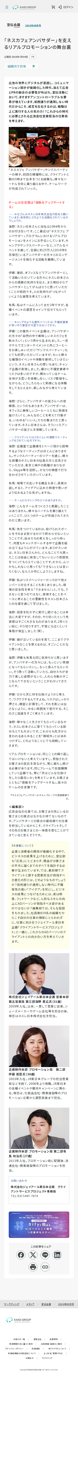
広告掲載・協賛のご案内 (53, 1343)
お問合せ (31, 1358)
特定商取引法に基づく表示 (23, 1343)
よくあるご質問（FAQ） (55, 1353)
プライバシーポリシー (16, 1348)
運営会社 (39, 1339)
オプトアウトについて (59, 1348)
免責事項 (56, 1339)
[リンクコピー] (45, 1267)
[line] (45, 1255)
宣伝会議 (46, 1304)
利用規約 (38, 1348)
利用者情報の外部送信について (23, 1353)
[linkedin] (57, 1255)
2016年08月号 (33, 25)
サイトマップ (47, 1358)
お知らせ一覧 (21, 1339)
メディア (30, 1304)
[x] (33, 1255)
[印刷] (33, 1267)
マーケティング (11, 1304)
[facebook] (21, 1255)
